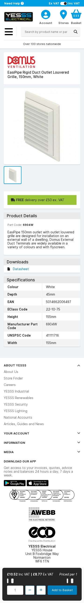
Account (45, 23)
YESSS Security (16, 404)
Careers (10, 385)
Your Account (16, 433)
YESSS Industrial (16, 391)
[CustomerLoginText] (45, 13)
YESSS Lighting (15, 411)
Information (14, 442)
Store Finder (13, 378)
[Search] (75, 31)
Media (9, 452)
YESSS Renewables (18, 398)
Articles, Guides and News (24, 424)
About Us (11, 372)
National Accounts (18, 417)
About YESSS (15, 365)
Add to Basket (62, 590)
